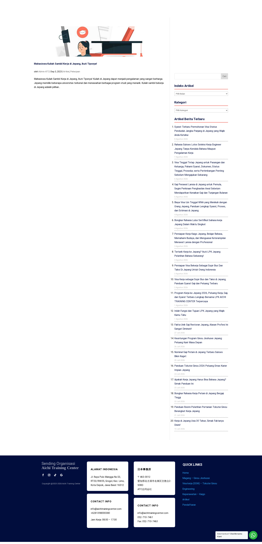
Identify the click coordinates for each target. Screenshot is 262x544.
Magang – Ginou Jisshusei (196, 478)
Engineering (188, 488)
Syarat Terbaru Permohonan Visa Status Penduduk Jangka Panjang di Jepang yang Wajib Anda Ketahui (199, 130)
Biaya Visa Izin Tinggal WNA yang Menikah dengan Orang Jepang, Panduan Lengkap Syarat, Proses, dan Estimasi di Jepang (200, 206)
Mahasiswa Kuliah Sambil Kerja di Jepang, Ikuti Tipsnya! (65, 63)
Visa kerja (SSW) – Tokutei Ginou (199, 483)
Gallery (172, 8)
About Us (138, 8)
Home (129, 8)
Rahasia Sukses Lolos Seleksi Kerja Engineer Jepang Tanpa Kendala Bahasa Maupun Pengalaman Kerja (197, 148)
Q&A (165, 8)
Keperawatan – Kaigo (193, 494)
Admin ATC (44, 71)
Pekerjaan (75, 71)
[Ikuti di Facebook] (43, 475)
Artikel (66, 71)
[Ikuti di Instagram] (49, 475)
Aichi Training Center (71, 483)
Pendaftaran (189, 504)
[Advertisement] (201, 47)
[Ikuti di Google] (61, 475)
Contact (181, 8)
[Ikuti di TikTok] (55, 475)
